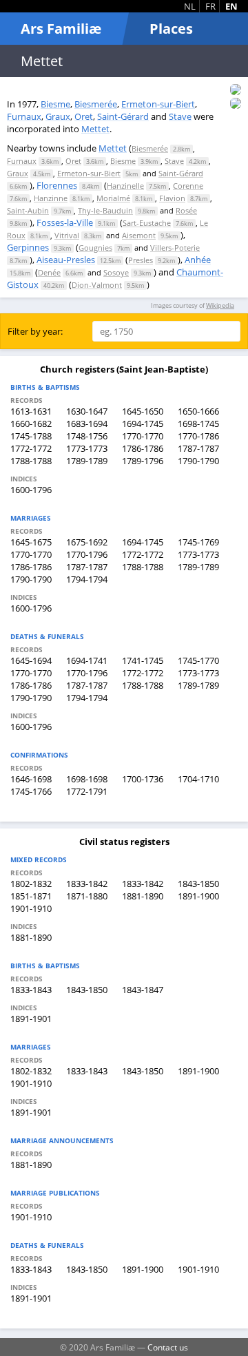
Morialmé (113, 198)
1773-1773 (86, 448)
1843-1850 (198, 883)
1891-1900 (198, 896)
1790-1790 (198, 461)
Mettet (95, 129)
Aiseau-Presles (66, 259)
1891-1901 (31, 1018)
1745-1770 (198, 660)
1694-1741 (86, 660)
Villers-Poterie (175, 247)
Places (171, 28)
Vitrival (66, 235)
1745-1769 (198, 542)
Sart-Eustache (147, 223)
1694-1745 (142, 423)
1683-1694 (86, 423)
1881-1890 (142, 896)
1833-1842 (86, 883)
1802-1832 (31, 883)
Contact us (167, 1347)
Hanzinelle (125, 185)
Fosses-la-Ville (65, 222)
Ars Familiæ (61, 28)
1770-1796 (86, 554)
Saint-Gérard (123, 116)
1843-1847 (142, 989)
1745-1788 (31, 436)
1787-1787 (198, 448)
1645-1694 (31, 660)
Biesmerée (95, 104)
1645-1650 (142, 411)
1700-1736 (142, 779)
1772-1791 (86, 791)
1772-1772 (31, 448)
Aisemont (139, 235)
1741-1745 (142, 660)
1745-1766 (31, 791)
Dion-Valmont (97, 285)
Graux (57, 116)
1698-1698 (86, 779)
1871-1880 (86, 896)
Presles (140, 260)
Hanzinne (51, 198)
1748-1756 (86, 436)
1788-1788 (31, 461)
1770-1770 (142, 436)
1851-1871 (31, 896)
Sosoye (116, 272)
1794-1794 (86, 579)
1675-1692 (86, 542)
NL (190, 6)
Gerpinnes (28, 247)
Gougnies (95, 247)
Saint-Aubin (28, 210)
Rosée (186, 210)
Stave (180, 116)
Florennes (57, 185)
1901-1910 (31, 908)
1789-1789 (86, 461)
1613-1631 (31, 411)
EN (231, 6)
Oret (83, 116)
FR (210, 6)
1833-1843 (31, 989)
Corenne (188, 185)
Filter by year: (35, 331)
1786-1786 (142, 448)
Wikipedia (220, 305)
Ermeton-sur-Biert (158, 104)
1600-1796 (31, 489)
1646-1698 (31, 779)
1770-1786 (198, 436)
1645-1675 (31, 542)
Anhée (198, 259)
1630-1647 (86, 411)
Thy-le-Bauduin (105, 210)
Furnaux (24, 116)
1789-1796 (142, 461)
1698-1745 (198, 423)
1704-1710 (198, 779)
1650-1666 (198, 411)
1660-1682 (31, 423)
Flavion (172, 198)
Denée (49, 272)
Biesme (55, 104)
